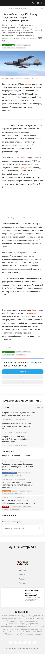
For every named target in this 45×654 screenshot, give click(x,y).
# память (5, 509)
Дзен (22, 377)
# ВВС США (26, 45)
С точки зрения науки (9, 473)
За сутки (5, 456)
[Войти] (42, 3)
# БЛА (28, 473)
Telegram (22, 371)
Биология (5, 506)
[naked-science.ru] (34, 643)
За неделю (15, 456)
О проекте (22, 579)
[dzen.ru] (25, 643)
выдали (28, 84)
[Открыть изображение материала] (22, 63)
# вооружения (20, 48)
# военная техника (8, 48)
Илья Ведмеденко (20, 8)
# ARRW (18, 45)
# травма (18, 494)
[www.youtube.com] (20, 643)
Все (41, 401)
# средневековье (8, 494)
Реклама (22, 583)
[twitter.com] (10, 643)
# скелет (29, 491)
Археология (6, 491)
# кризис (5, 475)
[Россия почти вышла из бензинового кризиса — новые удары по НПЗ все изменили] (40, 466)
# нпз (11, 475)
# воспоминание (16, 506)
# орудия (22, 491)
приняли (32, 313)
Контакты (22, 575)
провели (24, 158)
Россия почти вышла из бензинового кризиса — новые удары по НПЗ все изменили (17, 466)
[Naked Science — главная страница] (11, 3)
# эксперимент (14, 509)
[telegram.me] (30, 643)
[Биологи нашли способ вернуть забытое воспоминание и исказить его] (40, 503)
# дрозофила (27, 506)
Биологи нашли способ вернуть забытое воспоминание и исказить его (18, 501)
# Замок (14, 491)
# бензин (21, 473)
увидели (25, 168)
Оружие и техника (8, 45)
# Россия (18, 475)
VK (22, 382)
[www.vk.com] (15, 643)
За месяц (26, 456)
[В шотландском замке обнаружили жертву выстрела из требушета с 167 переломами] (40, 485)
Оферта (22, 570)
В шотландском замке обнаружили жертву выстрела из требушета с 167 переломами (18, 485)
